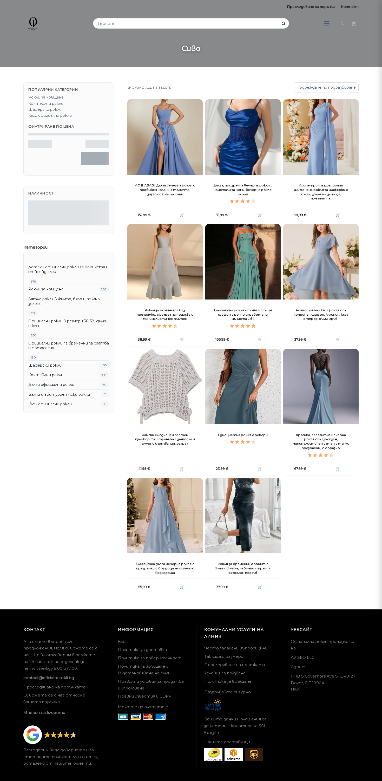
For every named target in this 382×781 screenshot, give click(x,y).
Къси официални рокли (50, 115)
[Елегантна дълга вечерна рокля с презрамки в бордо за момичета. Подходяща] (165, 515)
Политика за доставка (142, 649)
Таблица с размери (223, 656)
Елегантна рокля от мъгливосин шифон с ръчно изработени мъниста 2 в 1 (243, 314)
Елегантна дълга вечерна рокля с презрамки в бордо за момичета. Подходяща (165, 568)
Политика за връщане (228, 681)
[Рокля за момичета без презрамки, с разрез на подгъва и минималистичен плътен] (165, 262)
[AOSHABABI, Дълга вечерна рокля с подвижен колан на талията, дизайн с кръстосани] (165, 137)
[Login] (342, 23)
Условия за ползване (225, 673)
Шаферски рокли (45, 109)
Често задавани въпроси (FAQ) (237, 648)
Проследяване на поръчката (54, 687)
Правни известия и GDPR (145, 696)
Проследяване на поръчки (311, 6)
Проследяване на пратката (234, 664)
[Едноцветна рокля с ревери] (243, 386)
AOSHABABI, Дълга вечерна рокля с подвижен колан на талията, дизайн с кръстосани (165, 189)
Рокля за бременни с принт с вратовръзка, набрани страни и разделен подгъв (243, 568)
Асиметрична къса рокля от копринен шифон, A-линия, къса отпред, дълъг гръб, (321, 314)
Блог (123, 641)
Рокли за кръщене (46, 97)
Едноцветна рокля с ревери (243, 435)
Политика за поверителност (150, 657)
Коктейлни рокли (45, 103)
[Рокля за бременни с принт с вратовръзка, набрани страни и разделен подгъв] (243, 515)
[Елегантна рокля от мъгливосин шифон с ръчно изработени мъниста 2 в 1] (243, 262)
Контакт (350, 6)
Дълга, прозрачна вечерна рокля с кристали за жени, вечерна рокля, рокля (243, 189)
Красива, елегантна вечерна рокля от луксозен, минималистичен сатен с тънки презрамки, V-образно (321, 441)
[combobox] (187, 23)
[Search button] (283, 23)
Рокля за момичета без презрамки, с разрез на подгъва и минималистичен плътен (165, 314)
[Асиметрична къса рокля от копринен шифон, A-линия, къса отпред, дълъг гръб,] (321, 262)
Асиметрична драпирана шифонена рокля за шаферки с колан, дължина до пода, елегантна (321, 191)
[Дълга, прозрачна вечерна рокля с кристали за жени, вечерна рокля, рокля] (243, 137)
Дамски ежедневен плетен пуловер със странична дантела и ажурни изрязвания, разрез (165, 439)
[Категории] (327, 23)
